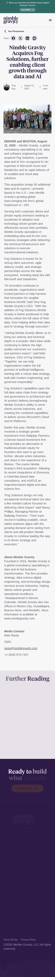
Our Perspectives (15, 921)
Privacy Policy (28, 939)
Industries (10, 916)
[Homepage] (11, 20)
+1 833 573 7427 (15, 870)
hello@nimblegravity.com (20, 876)
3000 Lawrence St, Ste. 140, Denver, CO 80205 (22, 845)
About (7, 926)
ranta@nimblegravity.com (20, 648)
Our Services (12, 905)
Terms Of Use (11, 939)
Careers (9, 932)
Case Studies (12, 911)
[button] (27, 788)
